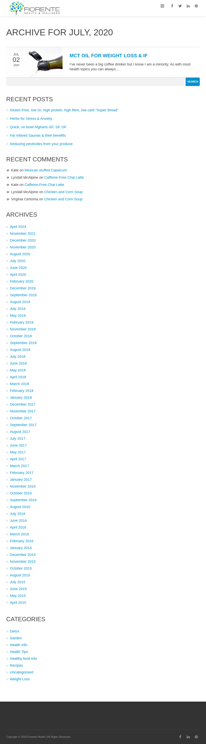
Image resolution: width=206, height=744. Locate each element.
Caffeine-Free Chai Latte (64, 177)
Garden (16, 638)
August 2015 (20, 575)
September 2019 (23, 295)
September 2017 (23, 425)
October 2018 (21, 336)
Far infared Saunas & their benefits (38, 135)
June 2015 (18, 589)
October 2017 (21, 418)
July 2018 (17, 357)
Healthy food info (23, 659)
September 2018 (23, 343)
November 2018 (23, 329)
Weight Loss (20, 679)
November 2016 (23, 486)
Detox (14, 631)
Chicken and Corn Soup (63, 192)
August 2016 (20, 507)
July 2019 (17, 309)
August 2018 (20, 350)
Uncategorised (21, 672)
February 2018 (21, 391)
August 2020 (20, 254)
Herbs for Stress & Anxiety (31, 119)
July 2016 (17, 514)
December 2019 (23, 288)
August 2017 (20, 432)
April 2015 (18, 603)
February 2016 (21, 541)
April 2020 (18, 275)
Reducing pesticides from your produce (41, 144)
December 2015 (23, 555)
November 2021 (23, 234)
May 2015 (18, 596)
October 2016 (21, 493)
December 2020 (23, 240)
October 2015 (21, 568)
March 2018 (19, 384)
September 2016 (23, 500)
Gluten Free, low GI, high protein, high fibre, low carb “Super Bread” (64, 110)
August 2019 (20, 302)
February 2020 (21, 281)
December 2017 (23, 404)
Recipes (16, 665)
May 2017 (18, 452)
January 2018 (21, 398)
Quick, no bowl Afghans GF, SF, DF (38, 127)
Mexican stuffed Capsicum (46, 170)
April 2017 (18, 459)
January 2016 (21, 548)
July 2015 (17, 582)
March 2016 (19, 534)
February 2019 (21, 322)
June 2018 (18, 363)
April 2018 (18, 377)
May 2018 (18, 370)
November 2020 (23, 247)
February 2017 (21, 473)
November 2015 (23, 562)
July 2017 (17, 439)
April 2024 (18, 227)
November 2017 (23, 411)
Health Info (18, 645)
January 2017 (21, 480)
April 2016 (18, 527)
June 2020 (18, 268)
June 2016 (18, 521)
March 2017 (19, 466)
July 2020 (17, 261)
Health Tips (19, 652)
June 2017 (18, 445)
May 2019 (18, 316)
